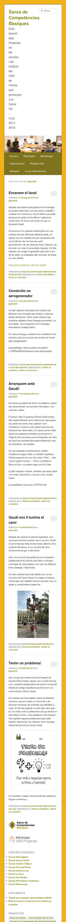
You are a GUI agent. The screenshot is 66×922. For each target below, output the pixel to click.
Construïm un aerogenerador (21, 293)
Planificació (29, 156)
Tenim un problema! (25, 662)
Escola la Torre (16, 873)
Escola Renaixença (18, 884)
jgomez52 (32, 181)
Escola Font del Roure (20, 867)
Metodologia (46, 156)
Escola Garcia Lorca (19, 870)
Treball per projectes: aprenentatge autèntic (30, 897)
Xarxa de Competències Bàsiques (24, 17)
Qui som (14, 156)
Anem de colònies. (17, 917)
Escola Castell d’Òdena (20, 863)
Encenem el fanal (23, 192)
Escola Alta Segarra (18, 856)
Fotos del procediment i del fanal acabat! (27, 265)
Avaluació (14, 171)
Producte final (37, 163)
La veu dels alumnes (35, 171)
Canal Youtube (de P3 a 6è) (41, 917)
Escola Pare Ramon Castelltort (24, 880)
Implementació (17, 163)
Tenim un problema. (45, 274)
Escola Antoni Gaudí (32, 271)
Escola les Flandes (18, 877)
